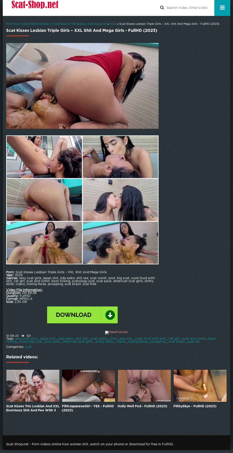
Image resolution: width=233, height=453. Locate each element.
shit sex (82, 338)
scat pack (52, 341)
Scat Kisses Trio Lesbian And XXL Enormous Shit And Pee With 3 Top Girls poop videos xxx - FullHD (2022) (33, 409)
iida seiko (65, 338)
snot (113, 338)
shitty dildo (104, 341)
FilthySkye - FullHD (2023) (194, 406)
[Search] (162, 8)
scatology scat (30, 341)
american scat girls (78, 341)
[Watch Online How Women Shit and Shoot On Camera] (34, 8)
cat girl (174, 338)
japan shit (48, 338)
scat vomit (99, 338)
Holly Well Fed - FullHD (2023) (142, 406)
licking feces (138, 341)
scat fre (193, 341)
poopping (158, 341)
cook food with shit (150, 338)
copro (120, 341)
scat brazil (176, 341)
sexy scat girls (26, 338)
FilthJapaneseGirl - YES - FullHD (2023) (88, 408)
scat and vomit (194, 338)
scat (28, 347)
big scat (126, 338)
